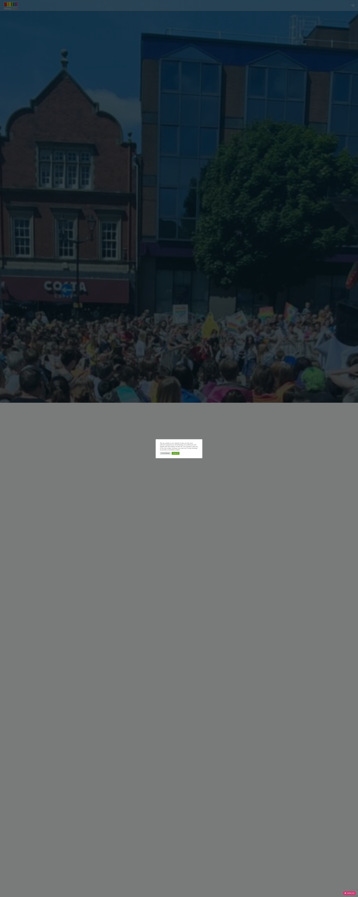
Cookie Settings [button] (165, 453)
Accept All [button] (175, 453)
